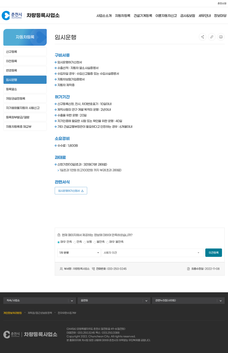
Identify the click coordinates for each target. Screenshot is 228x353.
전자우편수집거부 (67, 313)
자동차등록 (122, 16)
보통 (89, 242)
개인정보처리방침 (12, 313)
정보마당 (220, 16)
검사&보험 (187, 16)
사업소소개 (104, 16)
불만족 (101, 242)
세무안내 (204, 16)
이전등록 (11, 61)
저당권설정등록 (15, 98)
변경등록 (11, 70)
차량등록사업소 (43, 16)
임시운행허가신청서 (69, 190)
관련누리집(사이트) (165, 300)
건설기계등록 (143, 16)
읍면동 (84, 300)
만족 (79, 242)
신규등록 (11, 52)
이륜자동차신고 (166, 16)
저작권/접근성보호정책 (40, 313)
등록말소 (11, 89)
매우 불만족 (116, 242)
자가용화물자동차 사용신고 (22, 108)
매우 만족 (66, 242)
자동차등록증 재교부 (18, 127)
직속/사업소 (13, 300)
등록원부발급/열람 (17, 117)
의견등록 (214, 252)
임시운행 (11, 80)
